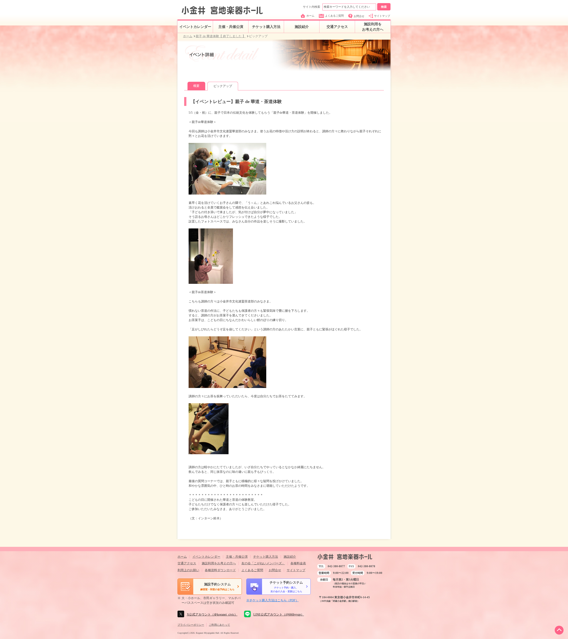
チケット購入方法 (266, 27)
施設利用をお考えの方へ (372, 26)
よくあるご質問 (334, 15)
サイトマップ (382, 16)
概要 (196, 86)
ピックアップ (222, 86)
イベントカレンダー (195, 27)
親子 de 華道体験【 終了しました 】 (221, 36)
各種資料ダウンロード (220, 570)
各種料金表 (298, 563)
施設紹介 (302, 27)
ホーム (310, 15)
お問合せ (359, 16)
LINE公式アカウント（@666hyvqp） (278, 614)
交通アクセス (337, 27)
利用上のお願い (188, 570)
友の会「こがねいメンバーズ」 (263, 563)
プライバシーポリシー (191, 624)
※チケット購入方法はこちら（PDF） (272, 600)
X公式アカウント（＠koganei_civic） (212, 614)
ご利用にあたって (219, 624)
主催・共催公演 (230, 27)
